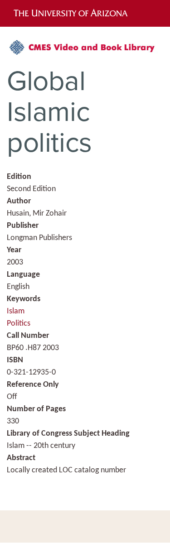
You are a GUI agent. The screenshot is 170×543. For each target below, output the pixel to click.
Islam (15, 311)
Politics (18, 323)
